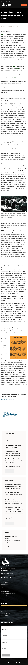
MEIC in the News (4, 615)
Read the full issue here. (7, 399)
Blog (19, 26)
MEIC (4, 26)
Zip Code (4, 648)
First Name (4, 635)
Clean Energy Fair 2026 (11, 536)
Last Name (4, 642)
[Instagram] (7, 1)
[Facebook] (4, 1)
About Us (3, 608)
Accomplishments (5, 609)
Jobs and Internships (5, 613)
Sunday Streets (9, 546)
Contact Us (3, 617)
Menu (24, 5)
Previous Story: (10, 414)
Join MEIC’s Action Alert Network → (8, 597)
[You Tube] (9, 1)
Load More (9, 471)
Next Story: (18, 419)
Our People (3, 611)
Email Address (5, 629)
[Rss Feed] (2, 1)
